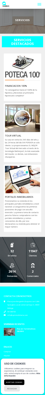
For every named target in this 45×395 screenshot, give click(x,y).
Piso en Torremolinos (26, 329)
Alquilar (7, 355)
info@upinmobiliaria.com (17, 315)
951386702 (11, 312)
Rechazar (12, 389)
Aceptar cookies (14, 382)
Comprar (7, 351)
